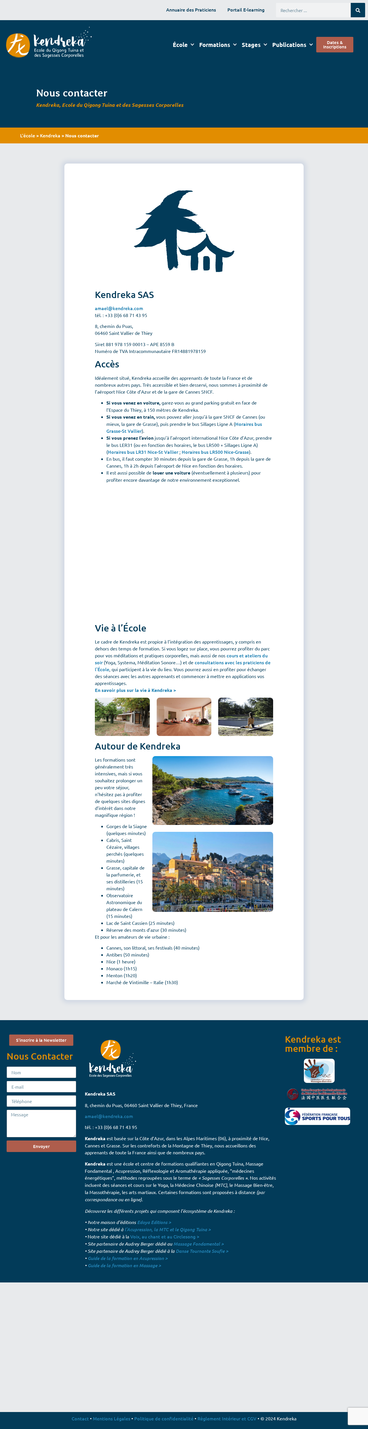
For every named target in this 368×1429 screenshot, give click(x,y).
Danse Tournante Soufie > (202, 1251)
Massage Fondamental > (198, 1244)
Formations (214, 44)
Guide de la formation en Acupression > (128, 1258)
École (180, 44)
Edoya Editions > (154, 1222)
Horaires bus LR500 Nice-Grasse (215, 452)
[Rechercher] (358, 10)
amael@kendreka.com (119, 308)
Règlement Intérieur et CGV (227, 1418)
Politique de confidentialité (163, 1418)
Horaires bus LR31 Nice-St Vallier (143, 452)
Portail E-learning (245, 9)
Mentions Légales (111, 1418)
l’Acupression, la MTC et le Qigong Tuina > (167, 1229)
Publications (289, 44)
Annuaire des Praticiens (191, 9)
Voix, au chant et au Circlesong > (164, 1236)
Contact (80, 1418)
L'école (27, 135)
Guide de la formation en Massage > (124, 1265)
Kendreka (50, 135)
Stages (251, 44)
